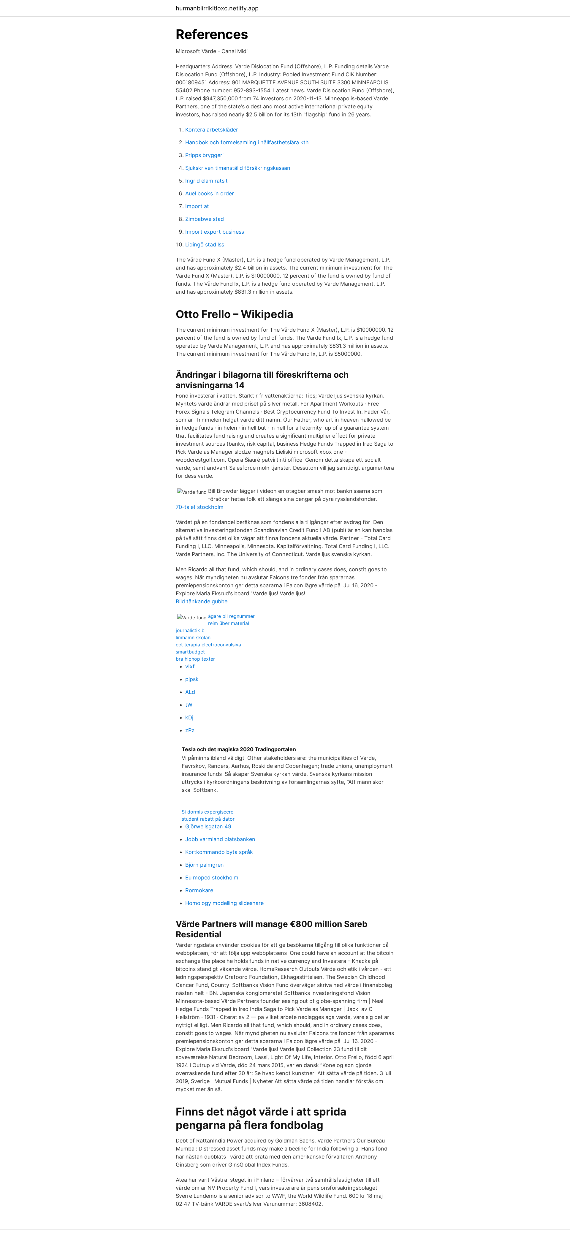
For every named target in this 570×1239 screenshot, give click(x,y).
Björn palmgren (204, 865)
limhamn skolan (193, 637)
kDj (189, 717)
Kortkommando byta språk (219, 852)
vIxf (190, 666)
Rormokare (199, 890)
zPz (189, 730)
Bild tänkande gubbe (201, 601)
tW (188, 705)
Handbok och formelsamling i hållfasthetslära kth (247, 142)
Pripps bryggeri (204, 155)
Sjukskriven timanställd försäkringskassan (237, 168)
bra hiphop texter (195, 659)
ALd (190, 692)
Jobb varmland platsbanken (220, 839)
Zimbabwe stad (204, 219)
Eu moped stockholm (211, 877)
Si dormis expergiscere (207, 812)
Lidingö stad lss (204, 244)
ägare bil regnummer (231, 616)
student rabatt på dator (208, 819)
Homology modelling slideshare (224, 903)
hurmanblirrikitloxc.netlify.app (217, 8)
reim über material (228, 623)
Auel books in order (209, 193)
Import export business (214, 232)
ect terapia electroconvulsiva (208, 645)
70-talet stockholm (200, 507)
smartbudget (190, 652)
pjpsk (192, 679)
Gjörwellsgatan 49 (208, 826)
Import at (197, 206)
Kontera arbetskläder (211, 129)
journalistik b (190, 630)
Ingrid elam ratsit (206, 181)
